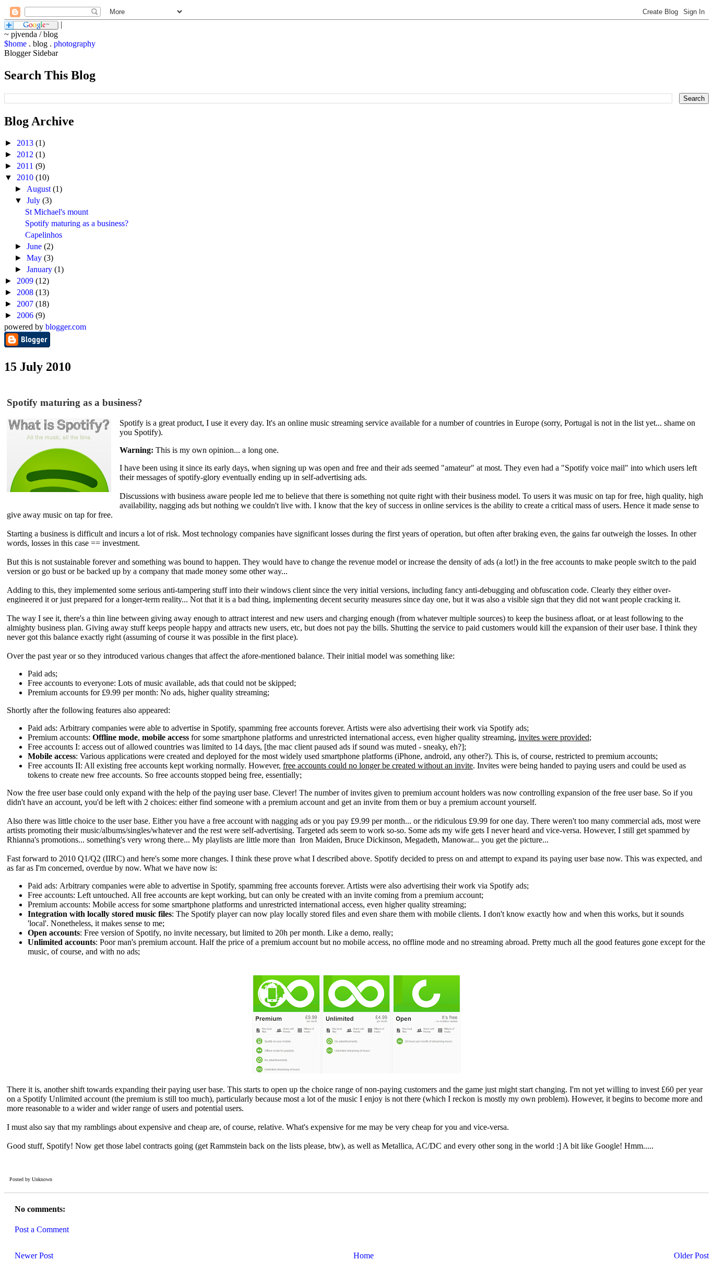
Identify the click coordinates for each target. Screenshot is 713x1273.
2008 (26, 292)
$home (15, 43)
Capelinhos (43, 234)
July (34, 200)
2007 (26, 303)
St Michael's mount (56, 211)
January (40, 269)
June (35, 246)
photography (75, 43)
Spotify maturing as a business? (76, 223)
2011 (26, 165)
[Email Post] (54, 1179)
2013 (26, 142)
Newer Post (34, 1255)
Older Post (691, 1255)
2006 (26, 315)
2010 (26, 177)
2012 (26, 154)
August (40, 188)
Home (363, 1255)
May (35, 257)
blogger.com (65, 326)
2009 (26, 280)
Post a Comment (42, 1229)
